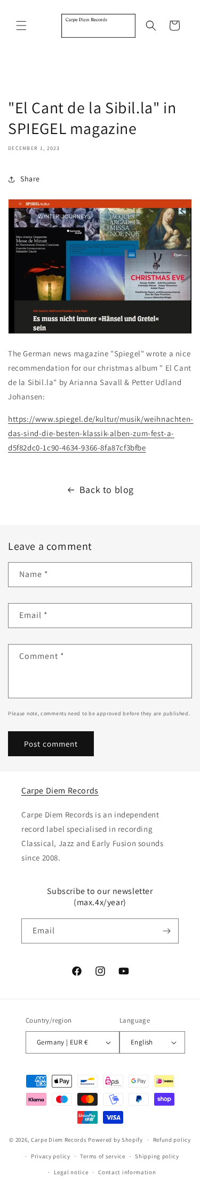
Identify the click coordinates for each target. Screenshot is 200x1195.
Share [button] (30, 178)
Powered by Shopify (115, 1139)
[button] (21, 25)
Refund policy (172, 1139)
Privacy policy (50, 1156)
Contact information (127, 1172)
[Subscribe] (166, 930)
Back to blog (106, 489)
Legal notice (71, 1172)
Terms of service (102, 1156)
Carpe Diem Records (60, 790)
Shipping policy (157, 1156)
